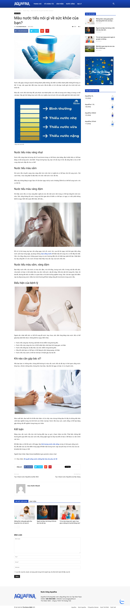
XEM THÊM (33, 501)
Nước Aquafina (82, 607)
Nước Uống (70, 4)
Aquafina (73, 607)
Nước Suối (113, 607)
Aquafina (17, 10)
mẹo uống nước (46, 254)
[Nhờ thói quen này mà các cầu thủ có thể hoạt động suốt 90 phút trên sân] (90, 48)
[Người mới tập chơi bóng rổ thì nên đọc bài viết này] (47, 512)
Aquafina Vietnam (93, 607)
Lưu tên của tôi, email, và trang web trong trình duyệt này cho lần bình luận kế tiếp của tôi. (43, 572)
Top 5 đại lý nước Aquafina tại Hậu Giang (67, 477)
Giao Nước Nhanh (21, 26)
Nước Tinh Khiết (104, 607)
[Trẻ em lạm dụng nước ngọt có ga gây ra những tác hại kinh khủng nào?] (70, 512)
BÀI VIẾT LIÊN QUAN (21, 501)
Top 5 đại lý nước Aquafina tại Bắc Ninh (26, 477)
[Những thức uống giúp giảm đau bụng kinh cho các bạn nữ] (24, 512)
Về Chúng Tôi (49, 4)
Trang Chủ (37, 4)
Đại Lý (79, 4)
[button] (113, 4)
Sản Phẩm (59, 4)
